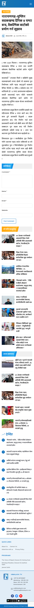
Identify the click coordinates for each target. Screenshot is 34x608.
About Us (5, 546)
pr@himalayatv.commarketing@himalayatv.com (22, 589)
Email (4, 201)
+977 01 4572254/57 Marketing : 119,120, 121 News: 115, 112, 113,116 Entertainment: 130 (21, 581)
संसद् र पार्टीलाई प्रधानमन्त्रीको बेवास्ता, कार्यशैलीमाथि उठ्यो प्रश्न (18, 521)
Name (4, 191)
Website (5, 210)
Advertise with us (7, 549)
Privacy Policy (19, 549)
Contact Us (13, 546)
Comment (6, 172)
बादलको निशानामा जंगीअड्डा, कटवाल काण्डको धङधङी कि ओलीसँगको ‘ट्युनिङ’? (19, 512)
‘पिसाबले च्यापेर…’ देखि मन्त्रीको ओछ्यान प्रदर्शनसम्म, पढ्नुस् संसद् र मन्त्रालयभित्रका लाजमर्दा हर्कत (19, 443)
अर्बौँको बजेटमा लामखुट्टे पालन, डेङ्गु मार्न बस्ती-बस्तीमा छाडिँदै (18, 462)
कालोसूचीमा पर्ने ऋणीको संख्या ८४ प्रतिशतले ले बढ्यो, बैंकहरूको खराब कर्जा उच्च (19, 490)
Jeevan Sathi (6, 567)
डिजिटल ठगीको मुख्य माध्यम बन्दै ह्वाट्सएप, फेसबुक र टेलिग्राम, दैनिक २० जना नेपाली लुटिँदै (18, 531)
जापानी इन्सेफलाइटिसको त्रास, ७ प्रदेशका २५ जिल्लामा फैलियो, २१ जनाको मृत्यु (19, 480)
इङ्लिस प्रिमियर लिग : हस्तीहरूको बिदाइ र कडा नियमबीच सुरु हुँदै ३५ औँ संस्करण (19, 471)
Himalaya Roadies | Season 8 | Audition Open (14, 563)
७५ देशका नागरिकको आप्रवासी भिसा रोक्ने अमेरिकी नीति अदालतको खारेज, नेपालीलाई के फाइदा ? (19, 502)
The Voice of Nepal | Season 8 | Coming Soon (16, 560)
